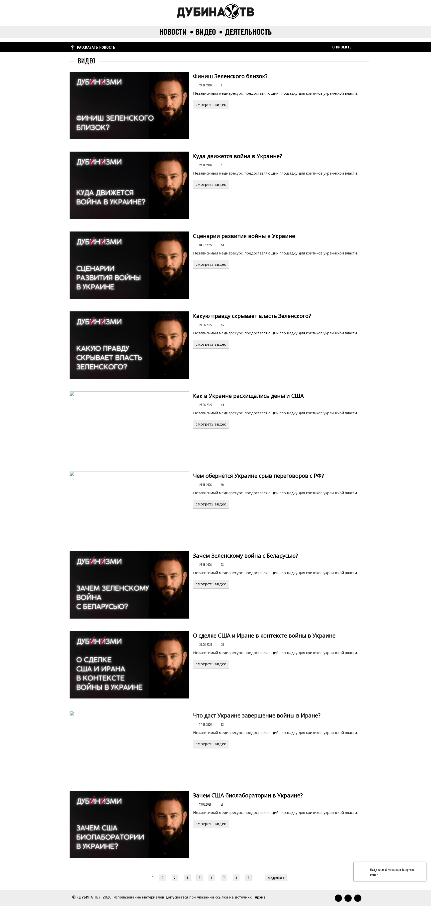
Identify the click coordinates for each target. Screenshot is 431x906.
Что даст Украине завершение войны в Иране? (257, 715)
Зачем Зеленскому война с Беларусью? (245, 555)
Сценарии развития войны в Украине (244, 235)
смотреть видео (211, 104)
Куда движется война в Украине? (237, 156)
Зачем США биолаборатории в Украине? (248, 795)
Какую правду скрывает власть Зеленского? (252, 315)
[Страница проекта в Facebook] (325, 46)
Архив (260, 897)
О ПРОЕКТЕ (341, 47)
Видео (206, 31)
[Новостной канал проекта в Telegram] (308, 46)
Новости (173, 31)
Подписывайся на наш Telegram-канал (392, 872)
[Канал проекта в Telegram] (317, 46)
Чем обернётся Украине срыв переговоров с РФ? (258, 475)
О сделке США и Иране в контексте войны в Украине (264, 635)
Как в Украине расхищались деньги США (248, 395)
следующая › (276, 878)
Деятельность (248, 31)
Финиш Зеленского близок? (230, 76)
